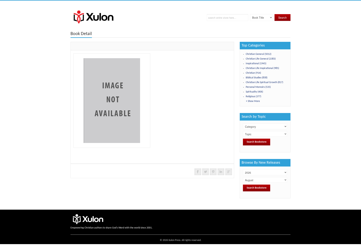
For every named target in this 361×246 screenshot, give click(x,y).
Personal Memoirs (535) (258, 87)
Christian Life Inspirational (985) (262, 68)
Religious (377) (253, 96)
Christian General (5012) (258, 54)
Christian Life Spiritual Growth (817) (264, 82)
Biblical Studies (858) (256, 77)
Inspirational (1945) (256, 63)
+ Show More (253, 101)
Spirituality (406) (254, 91)
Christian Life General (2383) (261, 58)
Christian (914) (253, 73)
